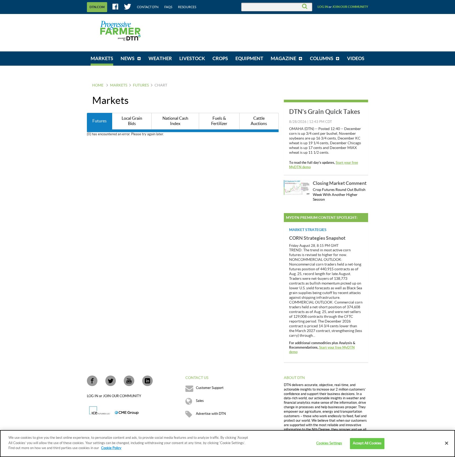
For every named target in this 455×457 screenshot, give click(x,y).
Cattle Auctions (259, 121)
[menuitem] (102, 58)
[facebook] (92, 381)
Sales (200, 401)
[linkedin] (147, 381)
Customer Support (210, 388)
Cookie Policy (111, 448)
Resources (187, 7)
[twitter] (110, 381)
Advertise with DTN (211, 414)
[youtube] (129, 381)
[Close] (446, 443)
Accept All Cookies (367, 443)
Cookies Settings (329, 443)
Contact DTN (148, 7)
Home (97, 85)
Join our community (350, 6)
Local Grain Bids (132, 121)
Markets (118, 85)
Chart (161, 85)
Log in (323, 6)
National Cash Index (175, 121)
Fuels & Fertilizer (219, 121)
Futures (141, 85)
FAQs (168, 7)
